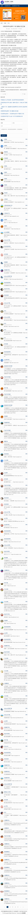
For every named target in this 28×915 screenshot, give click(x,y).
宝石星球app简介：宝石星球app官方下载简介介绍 (12, 113)
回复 (26, 139)
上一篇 (4, 94)
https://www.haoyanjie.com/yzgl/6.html (13, 87)
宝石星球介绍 (7, 5)
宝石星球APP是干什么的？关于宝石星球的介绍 (12, 116)
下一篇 (24, 94)
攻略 (5, 23)
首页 (2, 5)
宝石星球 (24, 913)
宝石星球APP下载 (15, 5)
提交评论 (4, 135)
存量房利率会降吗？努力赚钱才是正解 (9, 111)
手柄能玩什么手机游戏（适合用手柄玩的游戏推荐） (13, 99)
